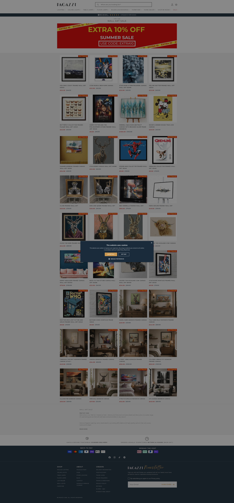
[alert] (117, 251)
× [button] (151, 243)
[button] (117, 259)
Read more (127, 250)
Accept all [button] (110, 254)
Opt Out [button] (123, 254)
